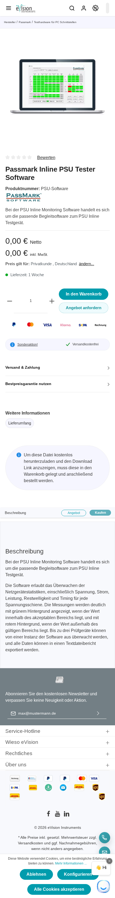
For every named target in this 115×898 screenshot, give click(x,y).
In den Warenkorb (84, 294)
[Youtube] (58, 815)
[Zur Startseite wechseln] (25, 8)
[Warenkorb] (107, 8)
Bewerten (46, 157)
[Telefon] (104, 837)
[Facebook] (48, 815)
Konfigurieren (78, 874)
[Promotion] (95, 8)
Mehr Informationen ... (71, 863)
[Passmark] (24, 196)
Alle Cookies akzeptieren (59, 889)
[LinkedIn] (67, 815)
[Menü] (8, 8)
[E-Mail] (104, 852)
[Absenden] (98, 713)
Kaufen (100, 513)
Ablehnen (36, 874)
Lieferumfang (19, 423)
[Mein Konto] (83, 8)
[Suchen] (72, 8)
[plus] (52, 301)
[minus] (9, 301)
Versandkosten (30, 843)
